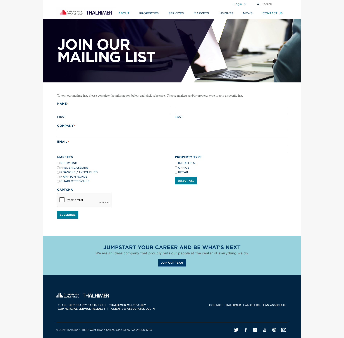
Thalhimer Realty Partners (80, 305)
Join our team (172, 262)
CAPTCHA (65, 189)
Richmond (68, 163)
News (248, 13)
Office (183, 167)
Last (179, 117)
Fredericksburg (74, 167)
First (61, 117)
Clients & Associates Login (133, 308)
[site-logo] (82, 295)
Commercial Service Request (81, 308)
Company (66, 125)
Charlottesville (75, 181)
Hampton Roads (73, 176)
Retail (183, 172)
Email (63, 141)
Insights (226, 13)
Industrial (187, 163)
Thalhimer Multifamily (127, 305)
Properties (149, 13)
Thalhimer (232, 305)
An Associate (275, 305)
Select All (186, 180)
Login (238, 4)
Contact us (272, 13)
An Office (253, 305)
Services (176, 13)
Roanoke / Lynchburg (79, 172)
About (124, 13)
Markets (201, 13)
